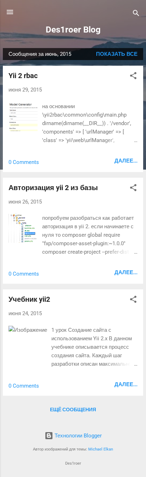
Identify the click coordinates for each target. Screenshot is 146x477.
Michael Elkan (100, 449)
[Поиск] (136, 14)
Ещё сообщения (73, 409)
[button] (133, 76)
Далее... (125, 161)
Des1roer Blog (73, 30)
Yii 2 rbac (23, 75)
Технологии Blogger (77, 435)
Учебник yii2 (29, 299)
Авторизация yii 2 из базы (53, 187)
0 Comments (24, 162)
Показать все (116, 54)
